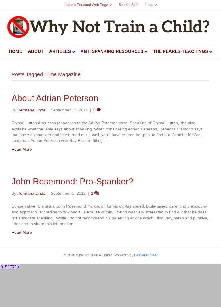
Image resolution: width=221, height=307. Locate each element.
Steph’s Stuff (128, 5)
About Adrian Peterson (55, 98)
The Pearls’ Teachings (180, 51)
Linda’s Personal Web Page (86, 5)
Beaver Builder (145, 255)
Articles (60, 51)
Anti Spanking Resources (112, 51)
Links (149, 5)
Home (15, 51)
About (35, 51)
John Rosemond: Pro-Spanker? (73, 181)
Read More (22, 149)
